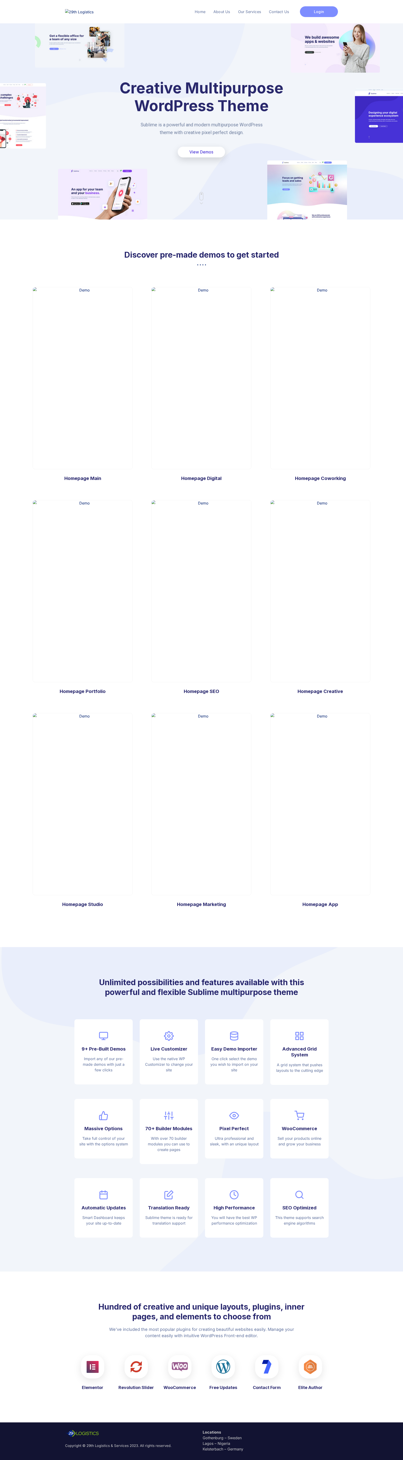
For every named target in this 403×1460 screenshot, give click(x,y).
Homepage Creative (320, 591)
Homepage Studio (82, 804)
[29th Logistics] (79, 11)
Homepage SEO (201, 591)
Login (319, 11)
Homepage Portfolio (83, 591)
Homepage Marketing (201, 804)
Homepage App (320, 804)
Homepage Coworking (320, 478)
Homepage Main (82, 378)
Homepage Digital (201, 378)
